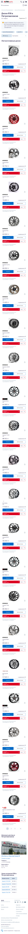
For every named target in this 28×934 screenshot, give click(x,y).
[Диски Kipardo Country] (14, 255)
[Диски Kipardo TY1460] (14, 85)
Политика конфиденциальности (7, 928)
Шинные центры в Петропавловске (9, 918)
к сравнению (21, 64)
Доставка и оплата (20, 907)
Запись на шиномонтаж (6, 920)
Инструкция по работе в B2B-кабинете (10, 922)
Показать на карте (5, 858)
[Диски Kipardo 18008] (14, 459)
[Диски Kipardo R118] (14, 289)
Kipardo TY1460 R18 (6, 884)
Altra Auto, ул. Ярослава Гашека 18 (10, 856)
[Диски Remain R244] (14, 391)
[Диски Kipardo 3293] (14, 766)
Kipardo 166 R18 (5, 886)
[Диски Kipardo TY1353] (14, 425)
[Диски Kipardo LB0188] (14, 323)
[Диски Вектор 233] (14, 664)
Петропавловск (5, 5)
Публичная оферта (5, 926)
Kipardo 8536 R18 (6, 889)
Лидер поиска (17, 930)
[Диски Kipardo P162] (14, 221)
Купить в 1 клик (20, 67)
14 (20, 828)
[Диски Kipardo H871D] (14, 732)
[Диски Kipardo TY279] (14, 50)
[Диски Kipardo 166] (14, 119)
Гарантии (18, 905)
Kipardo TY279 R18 (6, 881)
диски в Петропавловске (8, 32)
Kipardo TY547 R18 (6, 892)
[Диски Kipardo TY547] (14, 187)
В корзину (8, 67)
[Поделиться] (20, 18)
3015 (25, 5)
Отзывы (18, 915)
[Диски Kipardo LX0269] (14, 357)
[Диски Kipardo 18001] (14, 630)
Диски (2, 909)
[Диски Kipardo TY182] (14, 596)
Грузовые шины (4, 907)
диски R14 (20, 32)
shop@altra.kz (17, 900)
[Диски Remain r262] (14, 698)
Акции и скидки (19, 909)
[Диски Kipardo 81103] (14, 527)
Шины (2, 905)
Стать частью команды (21, 913)
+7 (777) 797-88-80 (5, 862)
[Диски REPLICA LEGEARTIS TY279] (14, 800)
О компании (19, 911)
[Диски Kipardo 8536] (14, 153)
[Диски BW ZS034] (14, 493)
